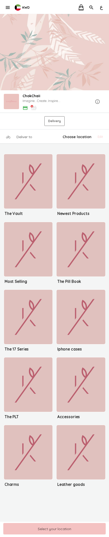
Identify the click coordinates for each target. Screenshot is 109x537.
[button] (54, 102)
